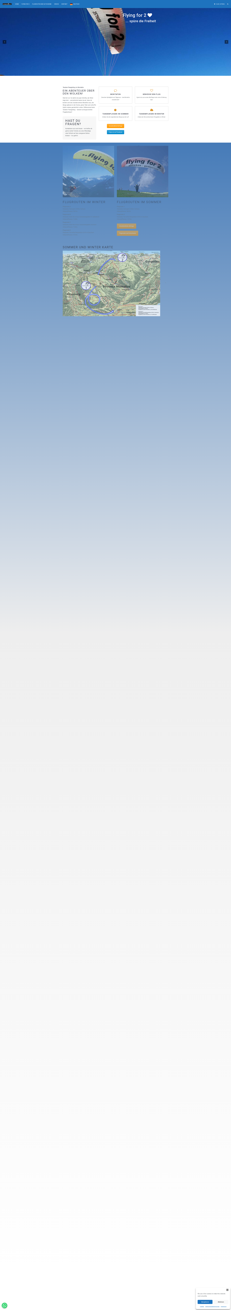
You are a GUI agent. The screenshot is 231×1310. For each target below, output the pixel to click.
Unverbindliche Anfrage (115, 126)
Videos (56, 4)
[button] (227, 1290)
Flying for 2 (26, 4)
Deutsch (76, 4)
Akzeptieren (205, 1302)
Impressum (223, 1306)
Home (17, 4)
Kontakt (64, 4)
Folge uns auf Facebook (115, 132)
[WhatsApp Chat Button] (4, 1305)
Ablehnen (221, 1302)
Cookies (202, 1306)
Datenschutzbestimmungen (212, 1306)
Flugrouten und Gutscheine (42, 4)
